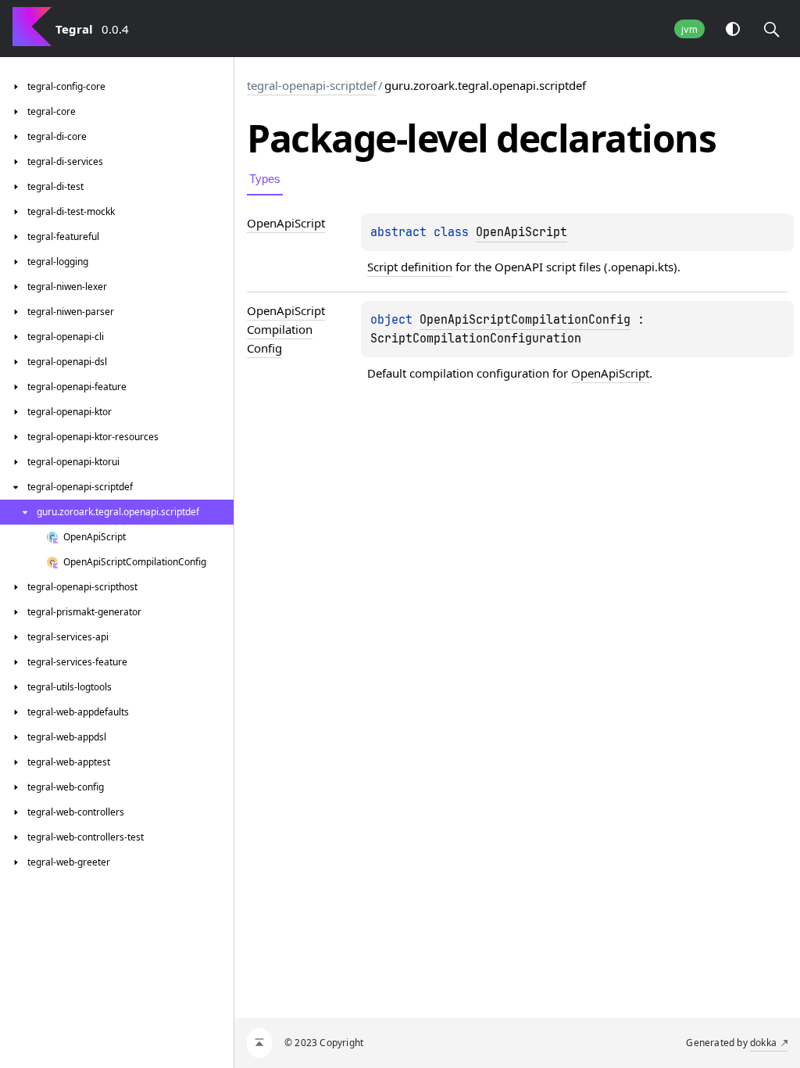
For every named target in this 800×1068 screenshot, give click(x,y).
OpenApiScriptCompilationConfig (525, 320)
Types (264, 178)
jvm (689, 29)
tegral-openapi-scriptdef (312, 85)
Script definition (409, 266)
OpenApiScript (521, 232)
